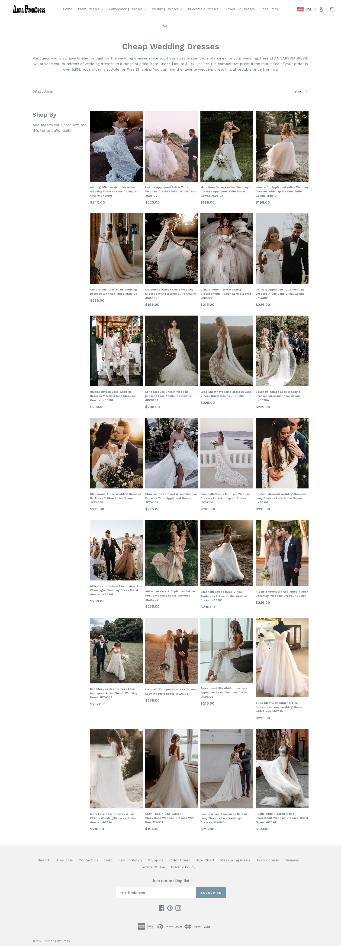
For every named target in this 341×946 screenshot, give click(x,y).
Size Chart (205, 860)
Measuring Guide (235, 860)
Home (67, 9)
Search (44, 860)
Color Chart (179, 860)
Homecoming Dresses (128, 9)
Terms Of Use (153, 867)
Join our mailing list (170, 880)
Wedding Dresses (168, 9)
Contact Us (88, 860)
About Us (64, 860)
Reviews (292, 860)
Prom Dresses (91, 9)
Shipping (156, 860)
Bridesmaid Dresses (203, 9)
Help (108, 860)
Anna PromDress (57, 941)
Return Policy (130, 860)
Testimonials (267, 860)
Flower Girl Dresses (239, 9)
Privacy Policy (183, 867)
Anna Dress (269, 9)
